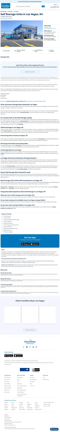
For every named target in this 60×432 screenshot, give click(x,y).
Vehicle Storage (7, 377)
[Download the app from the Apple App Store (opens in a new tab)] (34, 244)
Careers (18, 379)
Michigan (21, 402)
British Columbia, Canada (49, 402)
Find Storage (4, 11)
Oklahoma (29, 404)
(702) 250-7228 (51, 6)
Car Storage (6, 379)
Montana (21, 404)
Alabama (6, 402)
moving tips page (24, 112)
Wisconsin (37, 407)
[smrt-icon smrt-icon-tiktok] (36, 347)
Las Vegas (16, 11)
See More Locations (30, 71)
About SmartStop (21, 375)
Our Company (20, 377)
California (6, 405)
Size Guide (32, 377)
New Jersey (21, 407)
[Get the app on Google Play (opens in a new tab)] (25, 244)
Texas (36, 402)
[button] (43, 6)
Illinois (12, 404)
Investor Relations (20, 392)
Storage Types (7, 375)
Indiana (12, 405)
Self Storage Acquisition (21, 390)
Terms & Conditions (8, 417)
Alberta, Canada (38, 409)
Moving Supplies (33, 379)
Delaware (6, 409)
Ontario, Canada (47, 404)
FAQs (31, 383)
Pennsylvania (29, 407)
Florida (12, 402)
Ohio (28, 402)
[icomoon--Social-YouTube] (33, 347)
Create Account (46, 379)
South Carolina (30, 409)
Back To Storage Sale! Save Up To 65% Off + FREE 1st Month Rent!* (30, 1)
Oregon (28, 405)
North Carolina (22, 409)
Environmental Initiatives (22, 385)
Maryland (13, 409)
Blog (18, 381)
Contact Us (32, 385)
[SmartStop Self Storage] (30, 341)
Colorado (6, 407)
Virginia (36, 404)
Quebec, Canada (47, 405)
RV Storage (6, 381)
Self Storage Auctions (8, 423)
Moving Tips (32, 381)
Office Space (6, 390)
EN (55, 4)
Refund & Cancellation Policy (9, 425)
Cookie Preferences (8, 420)
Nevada (10, 11)
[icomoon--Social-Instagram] (30, 347)
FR (57, 4)
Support (32, 375)
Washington (37, 405)
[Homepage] (5, 5)
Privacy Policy (6, 419)
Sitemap (5, 414)
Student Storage (7, 387)
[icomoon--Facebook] (23, 347)
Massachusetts (14, 407)
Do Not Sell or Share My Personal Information (12, 422)
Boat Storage (7, 383)
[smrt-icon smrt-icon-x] (27, 347)
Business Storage (7, 385)
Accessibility (6, 415)
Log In (44, 377)
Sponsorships (19, 387)
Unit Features (7, 392)
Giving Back (19, 383)
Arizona (5, 404)
